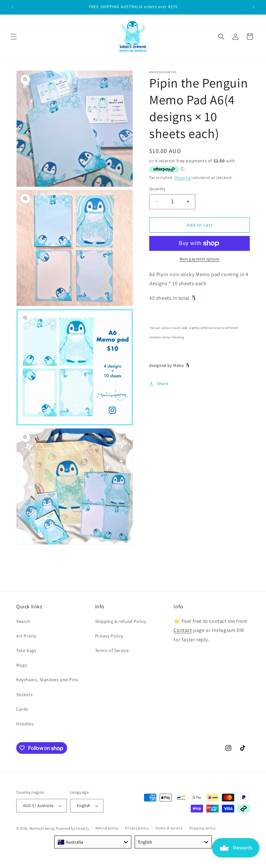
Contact (183, 630)
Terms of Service (112, 650)
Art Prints (26, 636)
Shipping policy (202, 828)
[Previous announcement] (13, 7)
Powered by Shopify (72, 828)
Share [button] (163, 383)
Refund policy (106, 828)
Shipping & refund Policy (120, 621)
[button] (13, 36)
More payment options (200, 258)
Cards (22, 709)
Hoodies (24, 724)
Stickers (24, 694)
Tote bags (26, 650)
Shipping (182, 177)
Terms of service (168, 828)
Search (23, 621)
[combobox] (92, 841)
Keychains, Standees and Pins (47, 680)
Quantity (157, 189)
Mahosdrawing (42, 828)
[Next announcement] (253, 7)
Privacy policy (137, 828)
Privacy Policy (109, 636)
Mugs (21, 665)
